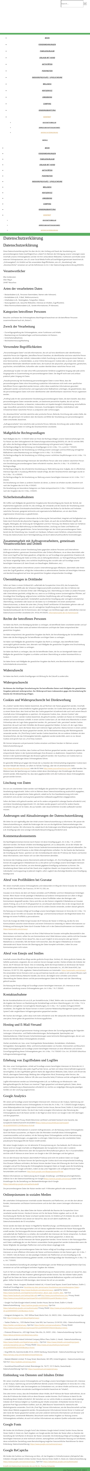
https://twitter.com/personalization (47, 1325)
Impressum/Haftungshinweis (49, 128)
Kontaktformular (49, 123)
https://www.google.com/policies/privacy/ (46, 1444)
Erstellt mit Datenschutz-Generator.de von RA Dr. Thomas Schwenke (29, 1466)
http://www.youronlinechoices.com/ (57, 768)
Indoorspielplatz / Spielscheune (47, 77)
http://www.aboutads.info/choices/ (16, 768)
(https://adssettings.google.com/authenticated (20, 1184)
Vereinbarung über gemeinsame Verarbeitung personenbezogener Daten (51, 1287)
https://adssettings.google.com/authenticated (20, 1308)
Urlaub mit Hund (47, 57)
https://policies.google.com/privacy (57, 1178)
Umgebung (47, 97)
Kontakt (47, 117)
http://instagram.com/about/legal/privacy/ (23, 1318)
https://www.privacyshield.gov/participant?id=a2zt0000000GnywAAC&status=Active (35, 1298)
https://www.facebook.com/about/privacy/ (37, 1290)
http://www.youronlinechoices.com (54, 1295)
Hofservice (47, 90)
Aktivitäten (47, 64)
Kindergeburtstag (47, 110)
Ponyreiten (47, 71)
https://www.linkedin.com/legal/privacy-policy (20, 1342)
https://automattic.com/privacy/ (15, 929)
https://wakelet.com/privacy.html (23, 1362)
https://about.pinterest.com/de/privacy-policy (20, 1335)
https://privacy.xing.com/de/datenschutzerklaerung (22, 1355)
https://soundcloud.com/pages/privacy (43, 1369)
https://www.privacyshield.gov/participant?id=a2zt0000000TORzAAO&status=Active (35, 1328)
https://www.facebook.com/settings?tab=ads (20, 1295)
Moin (47, 38)
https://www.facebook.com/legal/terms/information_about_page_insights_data (33, 1293)
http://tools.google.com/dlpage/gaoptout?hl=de (45, 1171)
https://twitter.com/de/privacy (14, 1325)
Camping (47, 104)
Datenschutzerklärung (49, 132)
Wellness (47, 84)
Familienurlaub (47, 51)
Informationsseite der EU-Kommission (63, 612)
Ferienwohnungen (47, 44)
